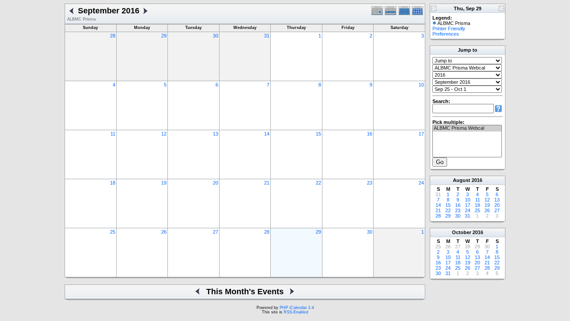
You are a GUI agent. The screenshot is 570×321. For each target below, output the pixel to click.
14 (266, 133)
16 (369, 133)
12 (164, 133)
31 (266, 35)
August (461, 180)
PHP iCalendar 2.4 (297, 307)
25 (112, 232)
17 (421, 133)
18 (112, 182)
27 (215, 232)
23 (369, 182)
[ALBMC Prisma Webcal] (467, 128)
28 (112, 35)
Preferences (445, 34)
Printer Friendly (448, 28)
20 (215, 182)
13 (215, 133)
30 (215, 35)
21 (266, 182)
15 (318, 133)
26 (164, 232)
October (461, 232)
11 (112, 133)
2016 (477, 180)
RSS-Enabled (296, 312)
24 (421, 182)
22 (318, 182)
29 (164, 35)
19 (164, 182)
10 (421, 84)
